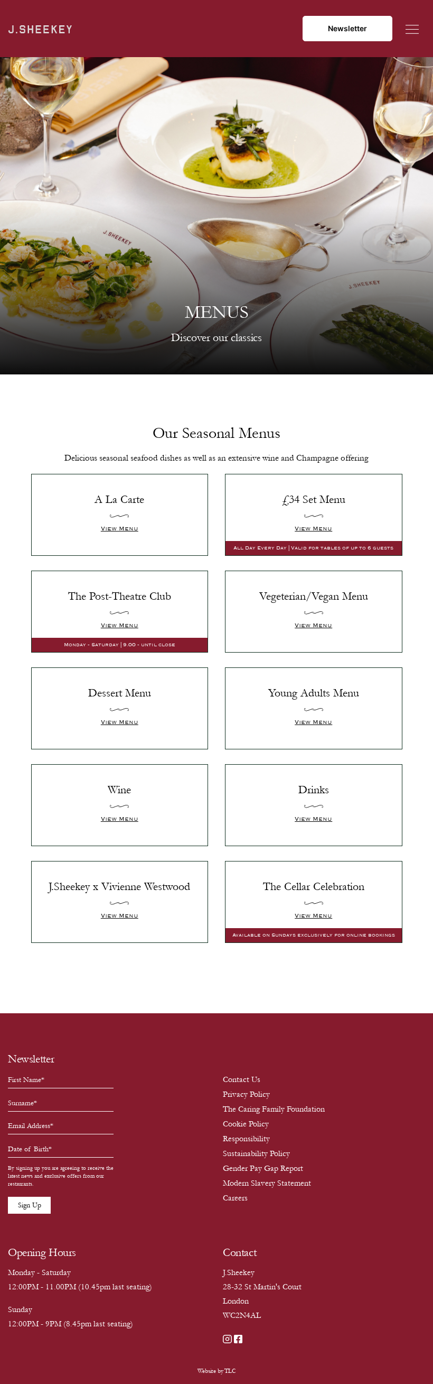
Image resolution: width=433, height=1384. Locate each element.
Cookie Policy (246, 1124)
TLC (230, 1371)
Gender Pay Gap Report (263, 1168)
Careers (235, 1198)
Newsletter (347, 28)
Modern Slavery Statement (267, 1183)
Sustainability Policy (256, 1153)
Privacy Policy (246, 1094)
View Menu (119, 528)
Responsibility (246, 1138)
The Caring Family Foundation (274, 1109)
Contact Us (241, 1079)
